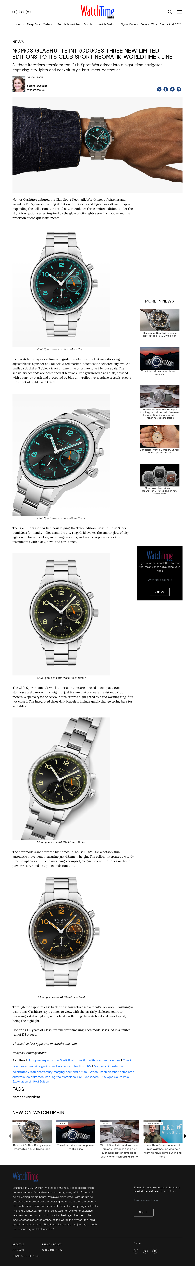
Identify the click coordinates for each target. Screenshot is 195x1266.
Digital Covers (129, 24)
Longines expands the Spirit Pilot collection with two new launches (75, 1060)
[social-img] (136, 1251)
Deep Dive (33, 24)
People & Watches (69, 24)
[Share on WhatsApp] (159, 89)
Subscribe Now (52, 1250)
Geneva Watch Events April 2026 (161, 24)
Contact (18, 1250)
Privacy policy (52, 1244)
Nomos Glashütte (26, 1097)
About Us (18, 1244)
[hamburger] (179, 12)
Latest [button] (18, 24)
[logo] (97, 11)
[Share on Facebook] (166, 89)
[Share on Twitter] (172, 89)
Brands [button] (88, 24)
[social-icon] (14, 12)
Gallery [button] (48, 24)
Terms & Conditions (25, 1256)
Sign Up (159, 592)
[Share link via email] (179, 89)
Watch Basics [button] (106, 24)
